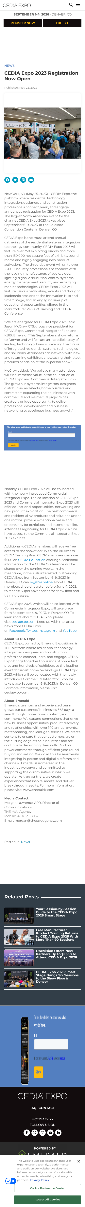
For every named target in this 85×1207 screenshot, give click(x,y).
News (9, 66)
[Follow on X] (34, 1133)
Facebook (17, 631)
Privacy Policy (39, 1180)
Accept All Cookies (47, 1199)
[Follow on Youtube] (50, 1133)
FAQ (33, 1108)
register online (41, 582)
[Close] (78, 1161)
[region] (42, 1181)
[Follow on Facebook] (27, 1133)
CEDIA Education (31, 560)
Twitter (31, 631)
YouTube (70, 631)
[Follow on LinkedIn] (58, 1133)
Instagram (47, 631)
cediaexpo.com (23, 622)
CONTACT (47, 1108)
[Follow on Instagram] (42, 1133)
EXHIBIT (62, 23)
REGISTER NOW (23, 23)
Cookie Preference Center (47, 1188)
